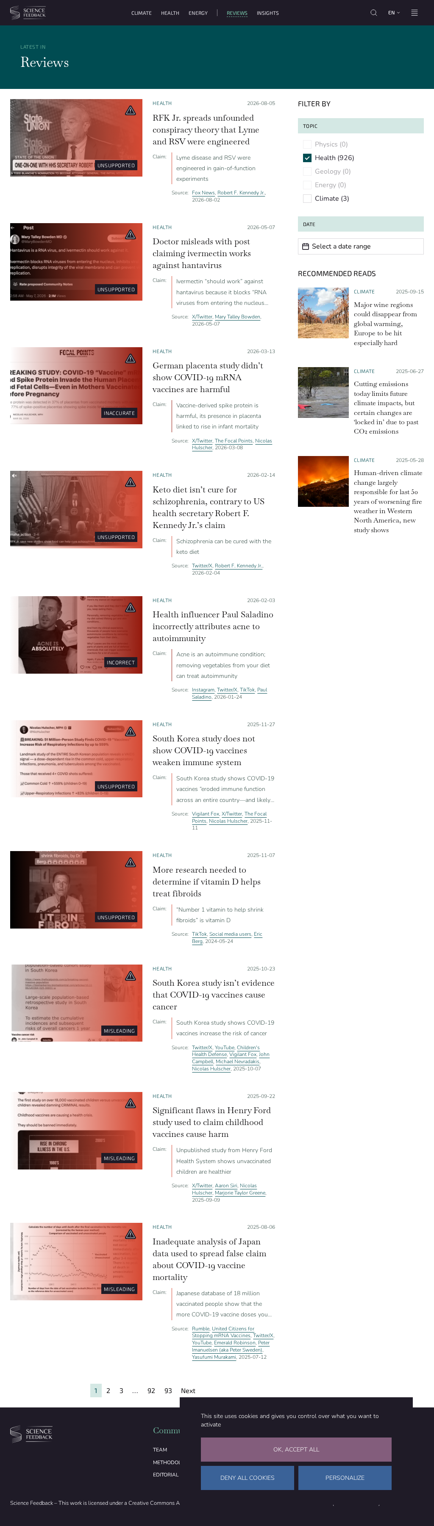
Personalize (345, 1478)
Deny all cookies (247, 1478)
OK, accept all (296, 1450)
